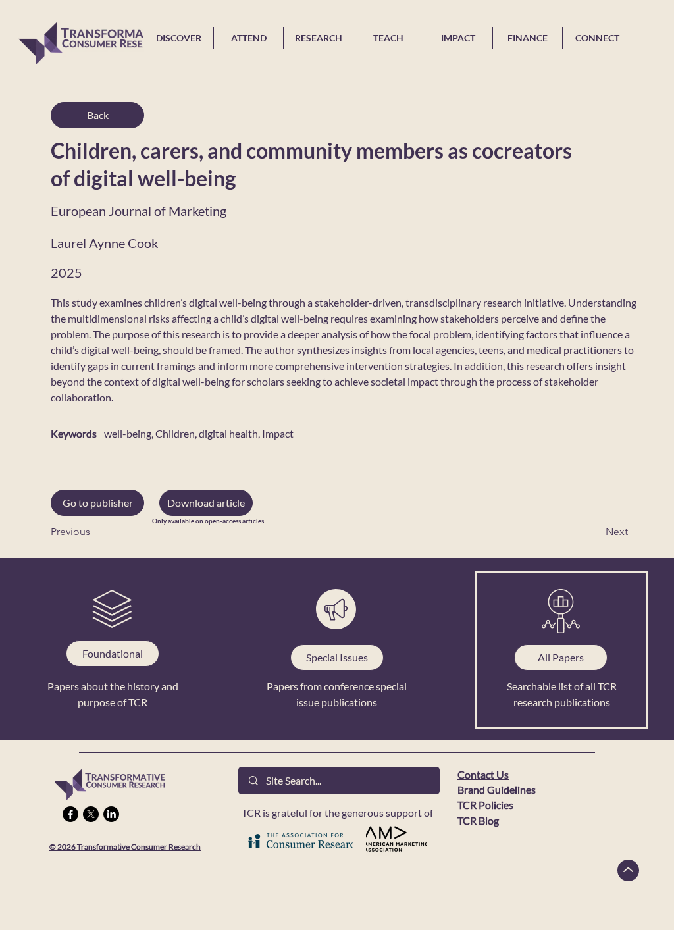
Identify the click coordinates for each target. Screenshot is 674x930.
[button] (206, 503)
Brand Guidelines (496, 789)
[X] (91, 814)
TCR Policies (485, 804)
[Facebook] (70, 814)
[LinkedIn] (111, 814)
